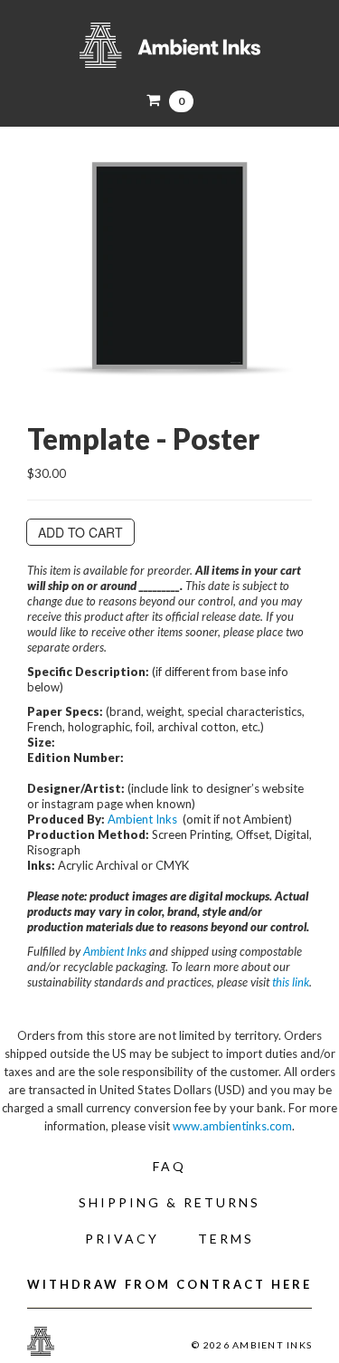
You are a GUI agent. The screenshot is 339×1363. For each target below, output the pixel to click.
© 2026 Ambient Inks (252, 1344)
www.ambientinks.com (232, 1126)
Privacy (122, 1238)
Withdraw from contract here (169, 1284)
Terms (226, 1238)
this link (290, 982)
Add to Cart (80, 532)
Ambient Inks (169, 45)
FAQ (169, 1166)
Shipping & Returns (169, 1202)
